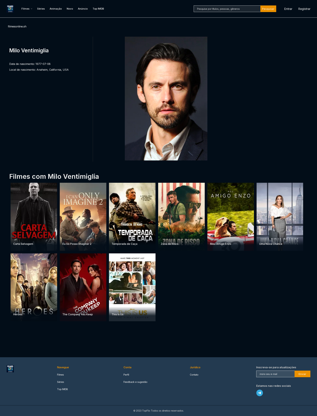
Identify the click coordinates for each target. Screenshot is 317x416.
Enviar (302, 374)
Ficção (25, 308)
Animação (56, 8)
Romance (76, 237)
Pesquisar (268, 8)
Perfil (126, 374)
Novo (70, 8)
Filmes (25, 8)
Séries (41, 8)
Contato (194, 374)
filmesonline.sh (17, 26)
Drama (66, 237)
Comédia (264, 237)
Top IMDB (98, 8)
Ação (28, 237)
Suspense (19, 237)
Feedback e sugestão (135, 382)
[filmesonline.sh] (11, 8)
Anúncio (83, 8)
